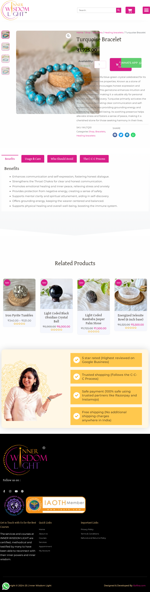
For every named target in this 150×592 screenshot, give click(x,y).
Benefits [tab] (10, 159)
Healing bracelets (113, 32)
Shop (88, 32)
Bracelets (98, 32)
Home (79, 32)
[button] (146, 10)
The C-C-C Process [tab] (94, 159)
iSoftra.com (139, 585)
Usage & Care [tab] (33, 159)
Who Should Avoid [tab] (62, 159)
